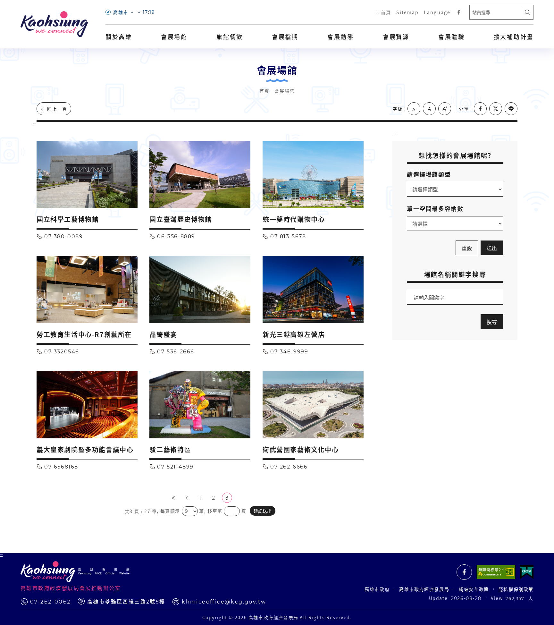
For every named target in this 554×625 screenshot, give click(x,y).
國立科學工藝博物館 (68, 219)
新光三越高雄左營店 (294, 334)
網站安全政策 (474, 589)
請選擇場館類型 (429, 174)
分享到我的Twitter (495, 108)
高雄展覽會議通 (464, 572)
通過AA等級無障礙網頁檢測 (496, 572)
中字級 (429, 108)
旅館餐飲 (229, 36)
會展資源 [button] (396, 36)
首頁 (386, 12)
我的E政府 (526, 572)
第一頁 (173, 498)
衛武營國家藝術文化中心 (301, 449)
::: (376, 12)
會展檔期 (285, 36)
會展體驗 (451, 36)
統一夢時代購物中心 (294, 219)
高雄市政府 (377, 589)
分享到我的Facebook (480, 108)
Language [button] (437, 12)
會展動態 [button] (340, 36)
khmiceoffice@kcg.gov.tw (224, 602)
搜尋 (527, 12)
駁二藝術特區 (170, 449)
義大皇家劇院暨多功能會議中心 (85, 449)
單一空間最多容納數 (435, 208)
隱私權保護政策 (516, 589)
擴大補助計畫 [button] (513, 36)
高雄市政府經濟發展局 (424, 589)
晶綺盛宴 (163, 334)
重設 (467, 248)
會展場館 (174, 36)
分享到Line (511, 108)
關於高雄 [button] (118, 36)
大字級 (444, 108)
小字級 (413, 108)
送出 (492, 248)
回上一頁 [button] (57, 109)
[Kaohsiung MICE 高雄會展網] (54, 24)
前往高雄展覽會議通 (459, 12)
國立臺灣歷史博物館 (180, 219)
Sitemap (407, 12)
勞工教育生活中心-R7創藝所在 (84, 334)
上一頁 (186, 498)
